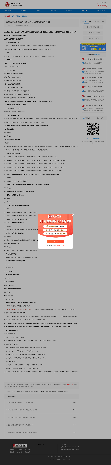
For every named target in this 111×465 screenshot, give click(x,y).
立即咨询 (55, 241)
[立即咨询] (55, 226)
